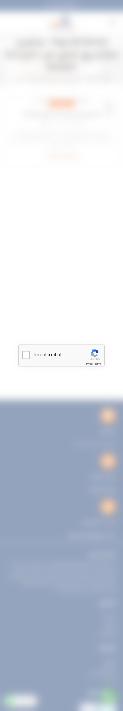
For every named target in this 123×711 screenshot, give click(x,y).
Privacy (89, 364)
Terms (98, 364)
